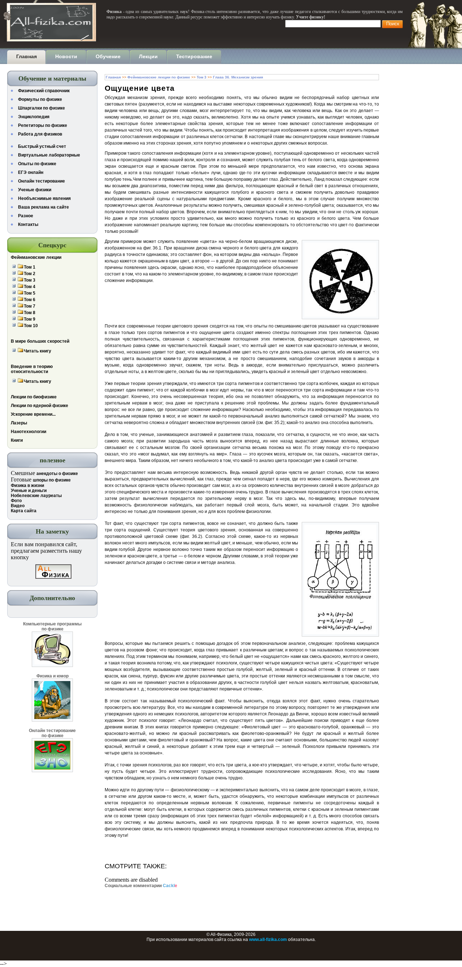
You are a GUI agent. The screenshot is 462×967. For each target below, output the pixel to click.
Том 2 (29, 273)
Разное (25, 215)
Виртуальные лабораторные (49, 155)
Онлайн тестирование (41, 181)
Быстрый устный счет (42, 146)
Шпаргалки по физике (41, 108)
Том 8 (29, 312)
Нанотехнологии (28, 431)
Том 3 (29, 280)
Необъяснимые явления (44, 198)
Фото (16, 500)
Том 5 (29, 293)
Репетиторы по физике (42, 125)
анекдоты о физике (57, 473)
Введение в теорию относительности (32, 369)
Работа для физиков (40, 134)
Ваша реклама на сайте (43, 207)
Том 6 (29, 299)
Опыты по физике (37, 163)
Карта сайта (23, 510)
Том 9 (29, 319)
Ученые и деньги (29, 490)
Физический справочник (44, 90)
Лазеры (19, 422)
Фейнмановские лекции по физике (158, 77)
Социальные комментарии (141, 885)
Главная (113, 77)
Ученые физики (34, 189)
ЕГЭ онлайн (30, 172)
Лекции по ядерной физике (39, 405)
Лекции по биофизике (34, 396)
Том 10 (31, 325)
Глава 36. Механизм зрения (238, 77)
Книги (17, 440)
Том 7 (29, 306)
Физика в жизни (27, 485)
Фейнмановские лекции (36, 257)
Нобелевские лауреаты (36, 495)
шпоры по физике (52, 480)
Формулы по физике (40, 99)
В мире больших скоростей (40, 341)
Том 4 (29, 286)
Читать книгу (37, 351)
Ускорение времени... (33, 414)
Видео (18, 505)
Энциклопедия (33, 116)
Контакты (28, 224)
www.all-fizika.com (268, 939)
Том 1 (29, 267)
